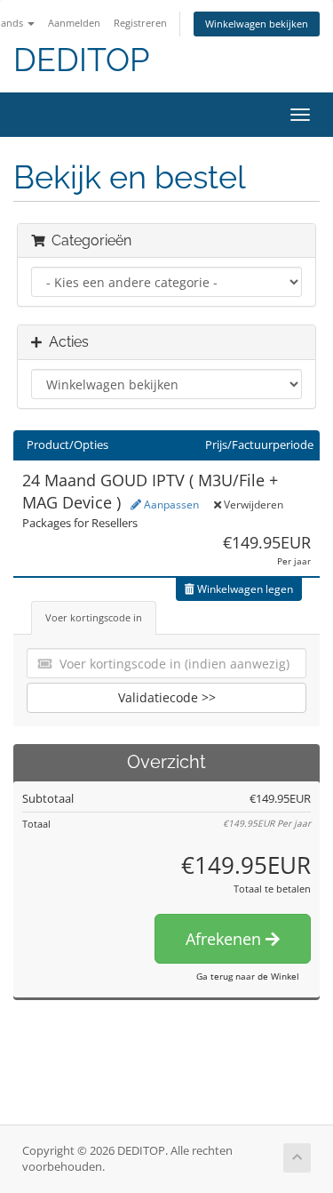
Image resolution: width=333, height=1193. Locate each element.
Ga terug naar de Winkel (247, 976)
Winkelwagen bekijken (256, 23)
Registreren (140, 22)
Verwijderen (252, 504)
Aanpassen (170, 504)
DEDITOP (81, 60)
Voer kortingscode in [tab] (93, 617)
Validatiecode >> (167, 697)
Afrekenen (226, 938)
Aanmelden (74, 22)
